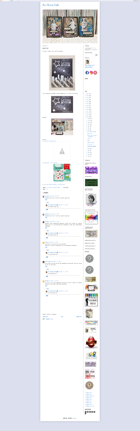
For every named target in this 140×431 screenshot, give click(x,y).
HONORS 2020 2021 (90, 396)
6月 (89, 130)
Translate (95, 49)
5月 (89, 148)
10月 (89, 122)
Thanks (88, 138)
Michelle (47, 196)
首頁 (62, 316)
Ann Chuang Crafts (50, 4)
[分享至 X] (65, 187)
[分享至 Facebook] (66, 187)
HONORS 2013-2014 (90, 406)
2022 (87, 101)
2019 (87, 107)
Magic (88, 140)
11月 (89, 120)
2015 (87, 114)
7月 (89, 128)
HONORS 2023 (89, 392)
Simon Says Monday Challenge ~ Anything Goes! (54, 184)
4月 (89, 150)
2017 (87, 111)
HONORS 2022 (89, 394)
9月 (89, 124)
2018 (87, 109)
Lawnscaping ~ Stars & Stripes (50, 162)
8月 (89, 126)
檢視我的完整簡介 (89, 67)
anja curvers (48, 261)
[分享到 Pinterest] (67, 187)
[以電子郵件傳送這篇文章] (63, 187)
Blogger (74, 418)
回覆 (46, 199)
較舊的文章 (78, 316)
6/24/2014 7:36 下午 (56, 261)
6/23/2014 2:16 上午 (54, 221)
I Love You (89, 144)
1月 (89, 156)
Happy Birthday (90, 142)
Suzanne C (47, 221)
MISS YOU (89, 133)
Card (47, 189)
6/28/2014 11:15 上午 (63, 204)
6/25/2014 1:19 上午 (53, 280)
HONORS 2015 (89, 404)
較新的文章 (45, 316)
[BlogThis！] (64, 187)
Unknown (47, 280)
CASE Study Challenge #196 (49, 141)
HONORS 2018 (89, 399)
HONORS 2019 (89, 397)
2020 (87, 105)
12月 (89, 118)
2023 (87, 99)
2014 (87, 116)
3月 (89, 152)
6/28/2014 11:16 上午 (63, 252)
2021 (87, 103)
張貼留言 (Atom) (49, 319)
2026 (87, 93)
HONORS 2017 (89, 401)
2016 (87, 112)
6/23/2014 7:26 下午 (53, 242)
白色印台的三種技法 (91, 146)
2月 (89, 154)
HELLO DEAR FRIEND (91, 131)
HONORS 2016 (89, 402)
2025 (87, 95)
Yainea (46, 242)
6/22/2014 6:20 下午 (54, 196)
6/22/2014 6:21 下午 (54, 214)
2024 (87, 97)
